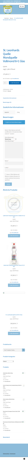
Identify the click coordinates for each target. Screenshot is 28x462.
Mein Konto (4, 459)
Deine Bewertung (9, 137)
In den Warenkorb (14, 82)
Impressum (12, 453)
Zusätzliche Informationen (9, 98)
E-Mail (7, 167)
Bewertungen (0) (7, 102)
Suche (14, 459)
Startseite (6, 18)
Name (7, 161)
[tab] (14, 98)
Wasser (11, 18)
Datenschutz (6, 453)
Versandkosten (15, 78)
